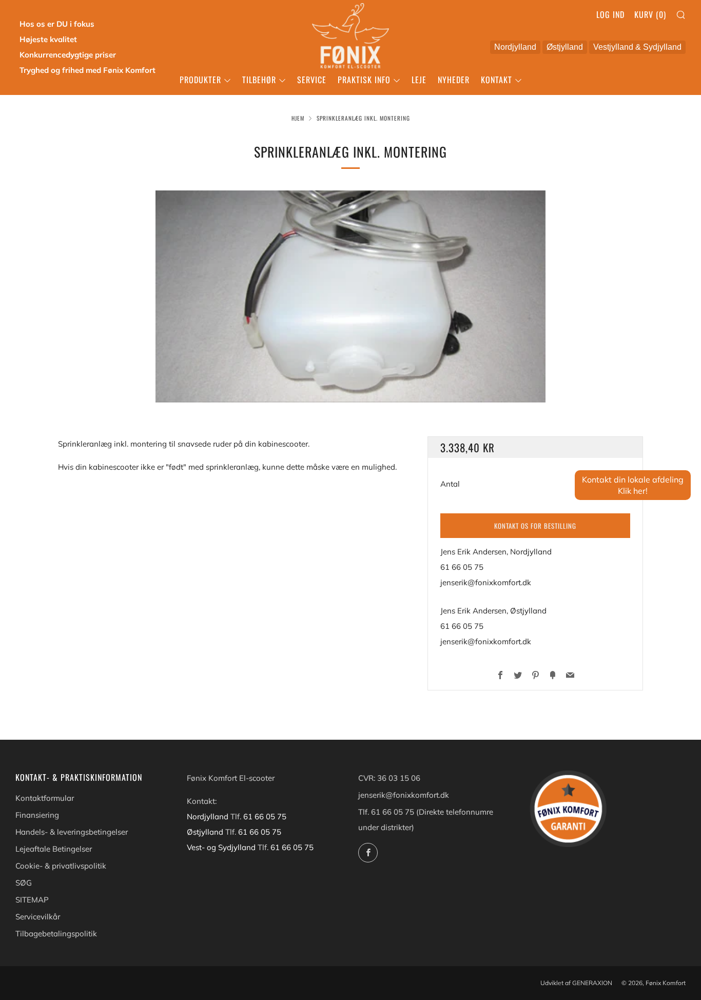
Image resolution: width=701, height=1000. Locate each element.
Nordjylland (513, 48)
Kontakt (496, 79)
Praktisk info (364, 79)
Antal (450, 484)
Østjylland (562, 48)
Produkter (200, 79)
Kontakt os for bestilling (535, 526)
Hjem (297, 118)
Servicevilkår (37, 916)
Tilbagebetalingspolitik (56, 933)
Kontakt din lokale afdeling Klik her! (633, 485)
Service (311, 79)
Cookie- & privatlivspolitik (60, 866)
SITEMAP (32, 900)
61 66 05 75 (461, 567)
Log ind (610, 14)
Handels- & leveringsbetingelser (71, 832)
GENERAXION (592, 983)
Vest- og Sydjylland (222, 847)
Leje (419, 79)
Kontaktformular (44, 798)
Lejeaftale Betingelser (53, 849)
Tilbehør (259, 79)
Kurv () (650, 14)
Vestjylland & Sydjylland (635, 48)
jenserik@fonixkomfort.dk (485, 582)
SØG (23, 883)
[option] (350, 296)
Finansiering (37, 815)
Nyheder (454, 79)
